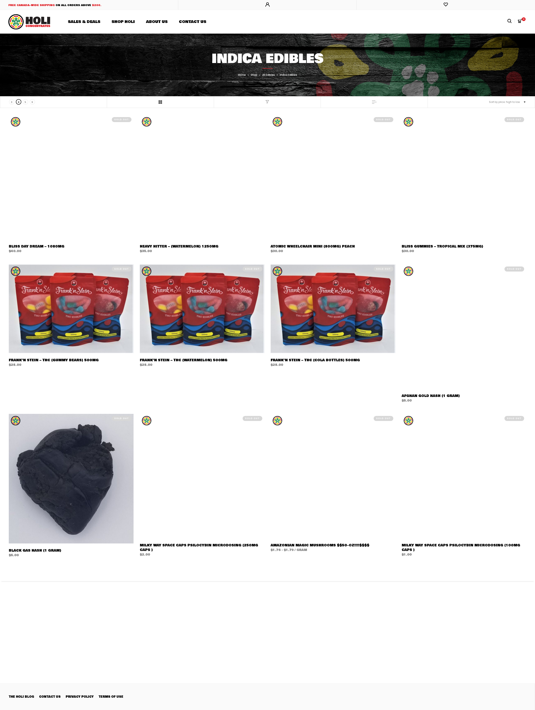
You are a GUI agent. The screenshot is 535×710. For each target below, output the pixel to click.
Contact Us (192, 22)
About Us (157, 22)
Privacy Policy (80, 697)
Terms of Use (111, 697)
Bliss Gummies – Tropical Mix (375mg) (442, 246)
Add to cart (153, 251)
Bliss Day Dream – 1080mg (36, 246)
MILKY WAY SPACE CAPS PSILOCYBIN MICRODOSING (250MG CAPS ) (199, 547)
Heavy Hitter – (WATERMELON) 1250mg (179, 246)
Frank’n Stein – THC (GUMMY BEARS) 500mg (54, 360)
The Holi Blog (21, 697)
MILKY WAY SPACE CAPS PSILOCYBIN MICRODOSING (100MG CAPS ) (461, 547)
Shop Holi (123, 22)
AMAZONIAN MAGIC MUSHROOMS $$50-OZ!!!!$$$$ (320, 545)
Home (242, 75)
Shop (254, 75)
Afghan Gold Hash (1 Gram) (431, 395)
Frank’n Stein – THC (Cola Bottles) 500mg (315, 360)
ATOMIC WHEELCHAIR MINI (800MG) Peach (313, 246)
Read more (21, 251)
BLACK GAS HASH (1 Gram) (35, 550)
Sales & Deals (84, 22)
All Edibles (268, 75)
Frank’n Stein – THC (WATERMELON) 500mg (183, 360)
